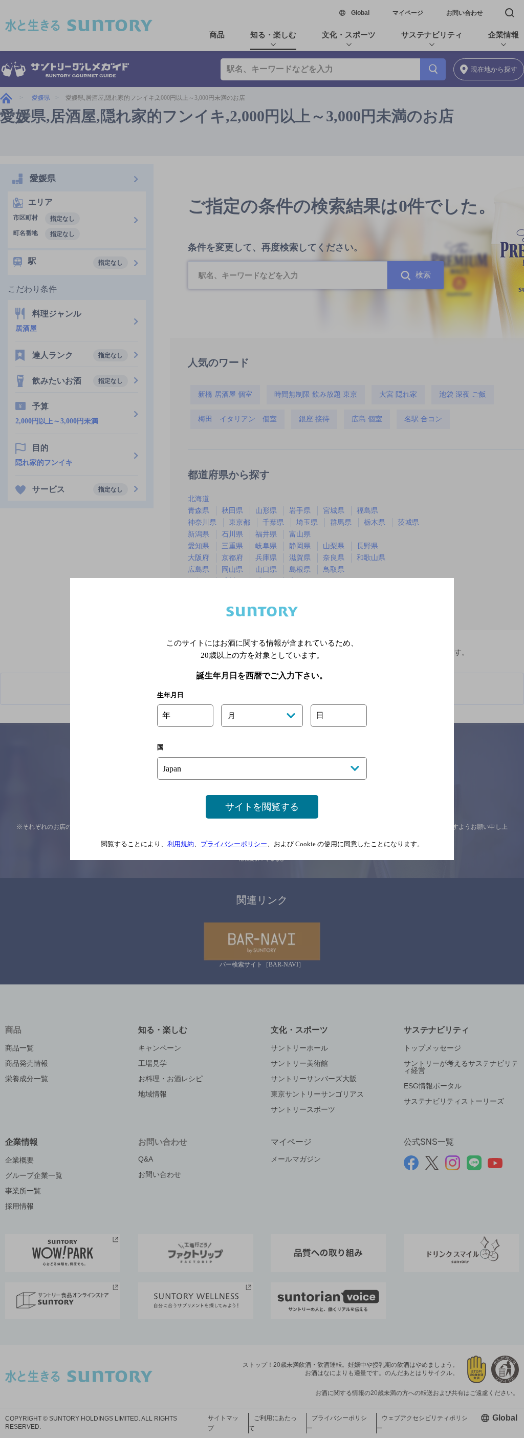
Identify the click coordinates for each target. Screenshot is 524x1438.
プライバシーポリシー (234, 844)
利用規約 (180, 844)
